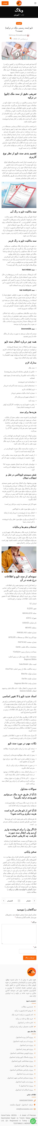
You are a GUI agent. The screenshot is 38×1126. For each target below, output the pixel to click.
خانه (22, 15)
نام (34, 947)
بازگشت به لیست (19, 901)
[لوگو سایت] (19, 3)
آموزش (16, 15)
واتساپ (5, 3)
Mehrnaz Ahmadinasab (17, 35)
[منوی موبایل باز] (35, 3)
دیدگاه (33, 922)
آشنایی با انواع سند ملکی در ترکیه (20, 889)
